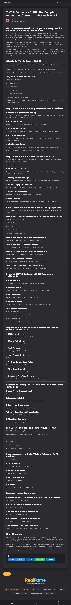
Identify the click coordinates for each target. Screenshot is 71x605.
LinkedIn (31, 559)
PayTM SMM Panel (37, 593)
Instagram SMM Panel (29, 589)
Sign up (59, 2)
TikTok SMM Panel (60, 589)
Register (12, 603)
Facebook (12, 559)
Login (59, 603)
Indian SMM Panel (51, 593)
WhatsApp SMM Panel (21, 593)
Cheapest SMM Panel (12, 589)
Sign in (53, 2)
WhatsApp (40, 559)
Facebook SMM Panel (45, 589)
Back (8, 573)
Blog (65, 2)
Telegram (51, 559)
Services (35, 603)
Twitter (22, 559)
